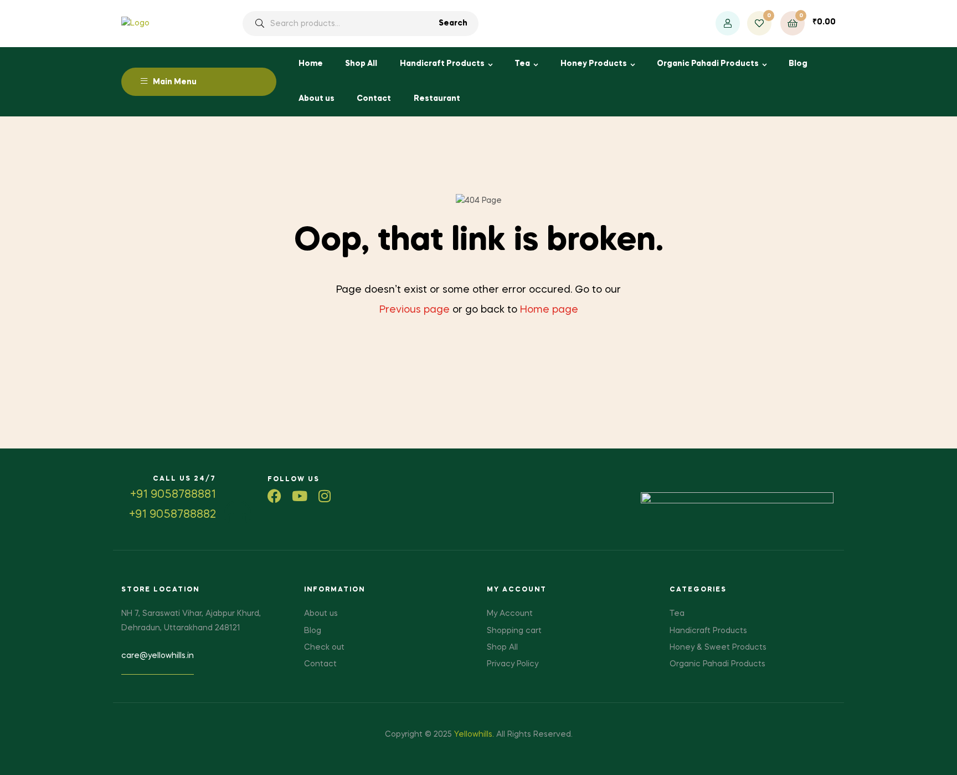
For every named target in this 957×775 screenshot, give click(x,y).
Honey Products (593, 64)
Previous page (414, 310)
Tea (522, 64)
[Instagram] (324, 496)
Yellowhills (473, 734)
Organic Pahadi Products (708, 64)
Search (453, 23)
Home (311, 64)
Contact (374, 99)
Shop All (361, 64)
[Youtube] (299, 496)
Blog (798, 64)
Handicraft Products (442, 64)
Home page (549, 310)
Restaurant (437, 99)
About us (317, 99)
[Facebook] (274, 496)
